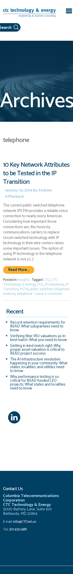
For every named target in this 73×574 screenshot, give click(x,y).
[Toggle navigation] (69, 11)
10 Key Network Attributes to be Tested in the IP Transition (36, 173)
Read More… (21, 269)
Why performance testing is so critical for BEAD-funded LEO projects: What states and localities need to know (37, 382)
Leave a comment (48, 294)
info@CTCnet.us (24, 522)
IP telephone (54, 284)
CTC (46, 280)
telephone (24, 294)
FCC (40, 284)
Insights (24, 280)
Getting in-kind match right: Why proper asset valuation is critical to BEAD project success (37, 350)
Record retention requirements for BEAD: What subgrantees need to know (37, 326)
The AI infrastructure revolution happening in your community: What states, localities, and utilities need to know (38, 365)
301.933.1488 (17, 529)
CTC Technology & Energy (30, 282)
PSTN (24, 289)
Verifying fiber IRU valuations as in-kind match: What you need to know (38, 338)
